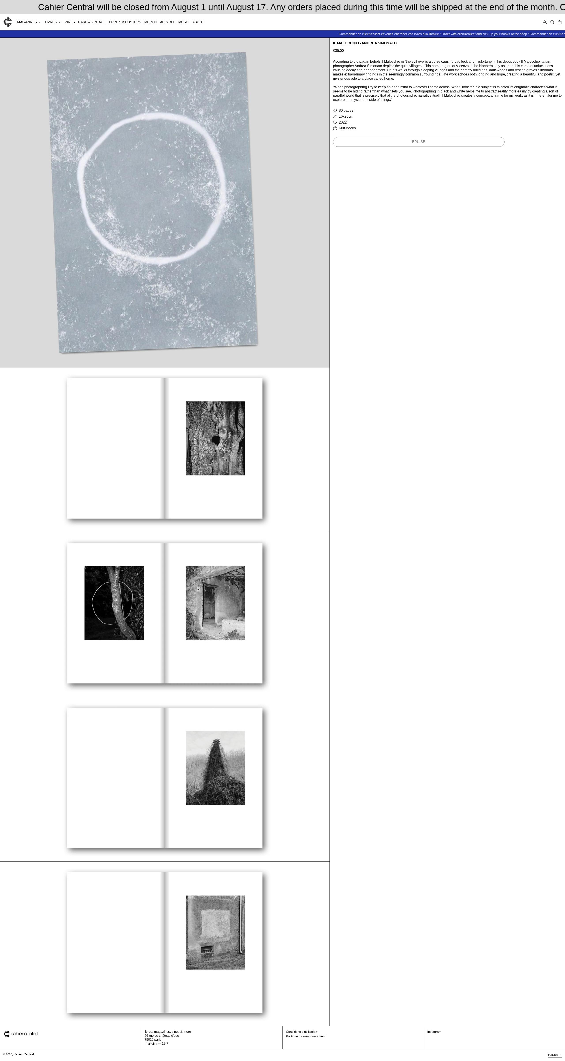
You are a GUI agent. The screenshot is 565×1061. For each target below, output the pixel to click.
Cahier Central (23, 1054)
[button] (559, 22)
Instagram (434, 1031)
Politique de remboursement (306, 1036)
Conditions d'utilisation (301, 1031)
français (553, 1054)
